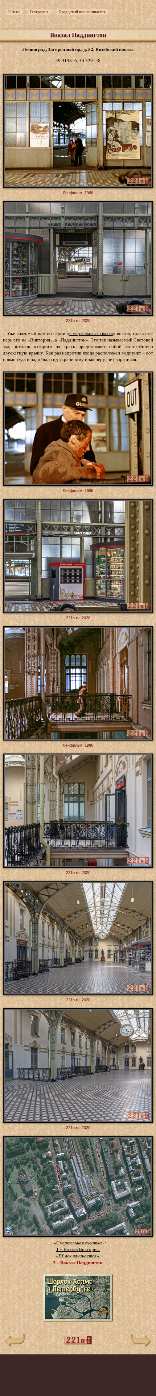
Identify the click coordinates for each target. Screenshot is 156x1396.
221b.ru (13, 11)
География (39, 11)
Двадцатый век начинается (82, 11)
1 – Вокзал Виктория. (78, 1249)
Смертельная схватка (91, 333)
